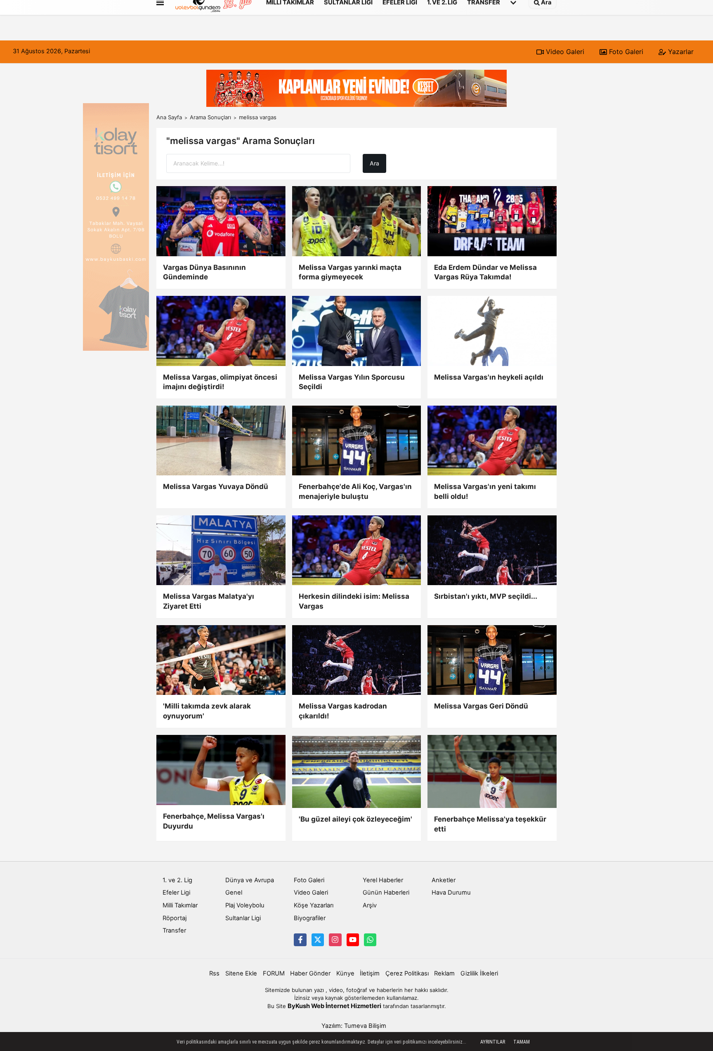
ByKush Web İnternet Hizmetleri (334, 1006)
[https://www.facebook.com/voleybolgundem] (300, 939)
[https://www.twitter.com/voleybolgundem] (318, 939)
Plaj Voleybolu (244, 905)
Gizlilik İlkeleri (479, 973)
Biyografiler (310, 918)
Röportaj (175, 918)
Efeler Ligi (176, 892)
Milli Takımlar (180, 905)
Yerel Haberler (383, 880)
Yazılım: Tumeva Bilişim (353, 1026)
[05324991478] (370, 939)
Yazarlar (680, 51)
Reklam (444, 973)
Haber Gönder (310, 973)
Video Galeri (564, 51)
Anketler (444, 880)
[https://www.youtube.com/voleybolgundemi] (353, 939)
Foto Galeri (625, 51)
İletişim (370, 973)
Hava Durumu (451, 892)
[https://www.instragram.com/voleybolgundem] (335, 939)
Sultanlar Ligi (243, 918)
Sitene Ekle (241, 973)
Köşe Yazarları (313, 905)
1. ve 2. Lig (177, 880)
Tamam (521, 1042)
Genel (233, 892)
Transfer (174, 930)
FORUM (274, 973)
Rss (214, 973)
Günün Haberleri (386, 892)
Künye (345, 973)
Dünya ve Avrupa (249, 880)
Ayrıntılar (492, 1042)
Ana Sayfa (169, 117)
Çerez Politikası (407, 973)
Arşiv (370, 905)
